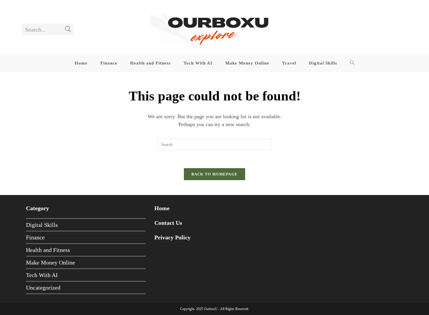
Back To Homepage (214, 174)
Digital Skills (42, 225)
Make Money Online (50, 262)
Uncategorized (43, 287)
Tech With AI (42, 275)
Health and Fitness (48, 250)
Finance (35, 237)
